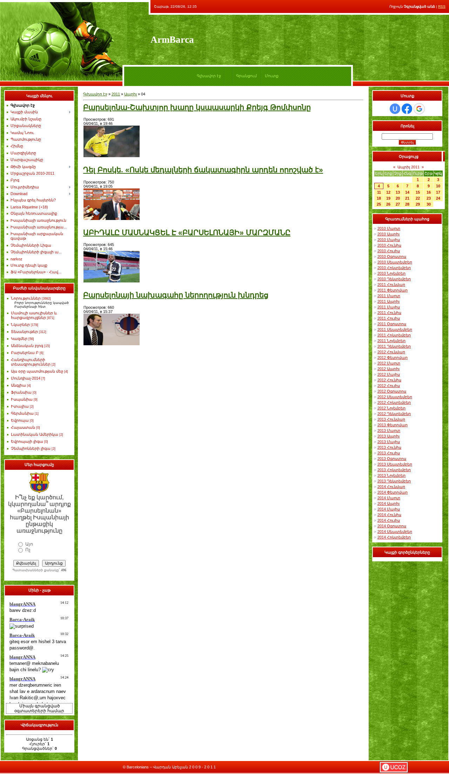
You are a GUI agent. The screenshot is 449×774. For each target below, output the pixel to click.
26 (388, 204)
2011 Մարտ (388, 296)
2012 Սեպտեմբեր (394, 397)
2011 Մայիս (388, 307)
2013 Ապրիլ (388, 436)
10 (438, 186)
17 (438, 192)
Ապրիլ (130, 94)
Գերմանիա (22, 413)
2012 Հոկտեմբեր (394, 402)
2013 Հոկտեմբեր (394, 470)
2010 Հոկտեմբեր (394, 268)
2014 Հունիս (389, 515)
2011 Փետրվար (392, 290)
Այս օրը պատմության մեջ (37, 371)
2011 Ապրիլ (388, 301)
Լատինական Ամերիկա (34, 434)
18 (379, 198)
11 (379, 192)
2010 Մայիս (388, 240)
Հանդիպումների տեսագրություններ (31, 362)
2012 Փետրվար (392, 357)
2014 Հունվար (391, 487)
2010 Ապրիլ (388, 234)
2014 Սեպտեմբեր (394, 531)
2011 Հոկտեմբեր (394, 335)
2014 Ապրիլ (388, 503)
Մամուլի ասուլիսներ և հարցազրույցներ (34, 315)
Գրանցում (246, 76)
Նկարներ (20, 324)
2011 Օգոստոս (391, 324)
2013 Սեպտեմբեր (394, 464)
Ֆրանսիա (21, 392)
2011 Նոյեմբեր (391, 341)
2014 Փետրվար (392, 492)
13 (398, 192)
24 (438, 198)
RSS (441, 6)
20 (398, 198)
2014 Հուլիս (388, 520)
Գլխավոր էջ (209, 76)
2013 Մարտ (388, 430)
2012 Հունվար (391, 352)
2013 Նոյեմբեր (391, 475)
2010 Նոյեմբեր (391, 273)
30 (429, 204)
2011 (116, 94)
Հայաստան (23, 427)
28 (407, 204)
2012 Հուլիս (388, 385)
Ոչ (28, 549)
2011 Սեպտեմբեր (394, 329)
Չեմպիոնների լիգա (31, 448)
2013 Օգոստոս (391, 458)
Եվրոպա (20, 420)
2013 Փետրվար (392, 425)
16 (429, 192)
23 (429, 198)
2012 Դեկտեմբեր (394, 414)
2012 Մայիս (388, 374)
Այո (29, 544)
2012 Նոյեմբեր (391, 408)
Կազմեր (19, 338)
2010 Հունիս (389, 245)
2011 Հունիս (389, 313)
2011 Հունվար (391, 284)
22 (418, 198)
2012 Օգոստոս (391, 391)
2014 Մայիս (388, 509)
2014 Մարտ (388, 498)
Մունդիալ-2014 (25, 378)
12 (388, 192)
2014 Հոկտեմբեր (394, 537)
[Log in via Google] (419, 108)
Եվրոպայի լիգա (27, 441)
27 (398, 204)
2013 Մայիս (388, 442)
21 (407, 198)
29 (418, 204)
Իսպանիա (22, 399)
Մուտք (272, 76)
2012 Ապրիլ (388, 369)
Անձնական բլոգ (27, 345)
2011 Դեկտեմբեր (394, 346)
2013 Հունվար (391, 419)
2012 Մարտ (388, 363)
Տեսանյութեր (24, 331)
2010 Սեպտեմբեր (394, 262)
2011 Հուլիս (388, 318)
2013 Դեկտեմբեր (394, 481)
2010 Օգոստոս (391, 256)
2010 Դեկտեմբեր (394, 279)
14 (407, 192)
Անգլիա (18, 385)
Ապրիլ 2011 (408, 167)
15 (418, 192)
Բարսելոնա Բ (25, 353)
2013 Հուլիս (388, 453)
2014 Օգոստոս (391, 526)
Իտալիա (20, 406)
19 (388, 198)
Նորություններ (26, 298)
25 (379, 204)
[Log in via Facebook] (407, 109)
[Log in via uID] (395, 109)
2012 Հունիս (389, 380)
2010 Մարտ (388, 228)
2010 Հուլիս (388, 251)
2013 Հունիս (389, 447)
